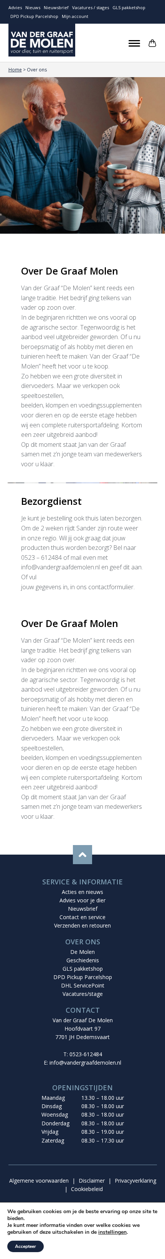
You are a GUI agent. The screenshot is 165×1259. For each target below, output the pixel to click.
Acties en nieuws (82, 891)
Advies (15, 7)
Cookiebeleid (87, 1189)
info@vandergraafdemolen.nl (85, 1062)
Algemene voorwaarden (39, 1180)
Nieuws (32, 7)
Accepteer (25, 1246)
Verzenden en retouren (82, 925)
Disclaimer (92, 1180)
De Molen (82, 951)
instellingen (112, 1232)
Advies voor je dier (82, 900)
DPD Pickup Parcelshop (34, 16)
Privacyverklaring (135, 1180)
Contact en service (82, 917)
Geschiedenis (82, 960)
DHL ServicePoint (82, 985)
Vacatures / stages (90, 7)
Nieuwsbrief (56, 7)
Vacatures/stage (83, 993)
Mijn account (75, 16)
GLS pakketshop (128, 7)
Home (15, 69)
